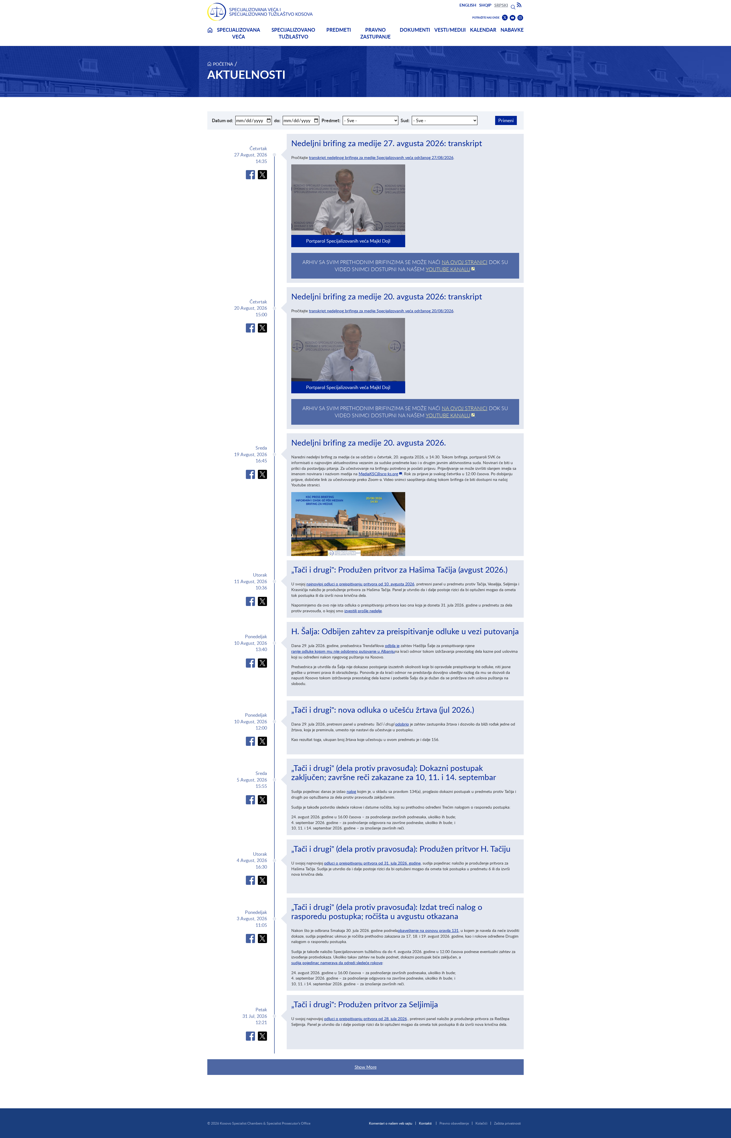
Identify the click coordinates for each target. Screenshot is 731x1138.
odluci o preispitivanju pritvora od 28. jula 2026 (365, 1018)
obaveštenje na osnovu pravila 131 (428, 930)
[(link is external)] (250, 174)
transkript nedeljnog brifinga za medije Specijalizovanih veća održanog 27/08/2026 (381, 157)
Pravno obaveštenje (454, 1123)
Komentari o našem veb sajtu (390, 1123)
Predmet (330, 120)
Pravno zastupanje (375, 33)
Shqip (485, 5)
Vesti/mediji (450, 30)
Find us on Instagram (520, 18)
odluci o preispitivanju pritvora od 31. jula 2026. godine (372, 863)
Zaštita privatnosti (507, 1123)
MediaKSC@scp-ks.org (378, 473)
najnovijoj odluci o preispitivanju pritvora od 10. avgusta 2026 (360, 584)
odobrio (402, 724)
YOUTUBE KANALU (448, 269)
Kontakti (425, 1123)
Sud (404, 120)
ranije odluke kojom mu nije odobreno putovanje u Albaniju (343, 651)
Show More (366, 1067)
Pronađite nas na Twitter (505, 18)
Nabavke (512, 30)
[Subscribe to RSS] (519, 5)
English (467, 5)
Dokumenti (415, 30)
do (276, 120)
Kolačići (481, 1123)
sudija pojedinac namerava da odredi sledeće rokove (336, 962)
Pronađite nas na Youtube (512, 18)
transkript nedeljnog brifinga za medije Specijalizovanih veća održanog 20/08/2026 (381, 310)
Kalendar (483, 30)
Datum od (222, 120)
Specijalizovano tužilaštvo (293, 33)
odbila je (392, 645)
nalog (351, 791)
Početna (223, 64)
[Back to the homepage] (260, 12)
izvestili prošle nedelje (363, 610)
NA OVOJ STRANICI (464, 262)
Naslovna (209, 34)
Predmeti (338, 30)
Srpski (501, 5)
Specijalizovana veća (238, 33)
